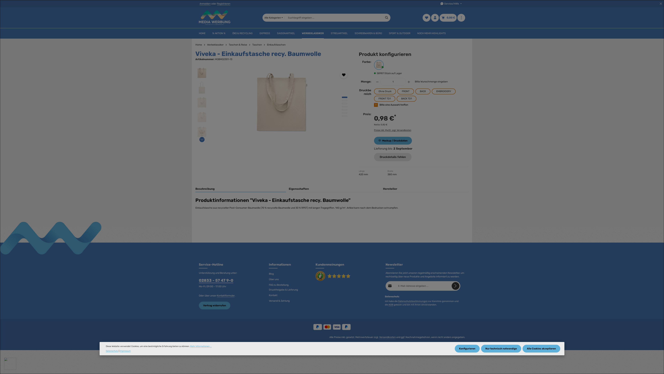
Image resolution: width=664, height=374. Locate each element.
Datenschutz (112, 351)
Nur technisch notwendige (501, 348)
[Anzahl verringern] (377, 82)
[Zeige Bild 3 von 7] (344, 103)
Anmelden (205, 3)
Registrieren (223, 3)
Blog (271, 273)
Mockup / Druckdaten (395, 140)
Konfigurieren (467, 348)
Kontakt (273, 295)
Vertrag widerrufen (214, 305)
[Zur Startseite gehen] (214, 17)
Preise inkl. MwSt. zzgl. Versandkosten (392, 130)
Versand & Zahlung (279, 300)
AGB (391, 304)
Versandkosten (387, 337)
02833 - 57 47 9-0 (216, 280)
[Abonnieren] (455, 286)
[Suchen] (386, 18)
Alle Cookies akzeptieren (541, 348)
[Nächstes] (202, 139)
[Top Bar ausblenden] (660, 3)
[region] (273, 104)
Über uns (274, 279)
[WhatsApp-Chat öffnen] (10, 364)
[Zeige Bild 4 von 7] (344, 106)
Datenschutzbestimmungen (413, 301)
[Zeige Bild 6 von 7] (344, 113)
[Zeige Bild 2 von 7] (344, 100)
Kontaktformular (226, 295)
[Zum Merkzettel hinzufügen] (344, 75)
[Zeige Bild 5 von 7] (344, 109)
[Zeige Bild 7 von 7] (344, 116)
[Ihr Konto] (435, 18)
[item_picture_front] (282, 104)
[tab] (240, 189)
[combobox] (333, 18)
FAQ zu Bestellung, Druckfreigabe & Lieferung (283, 287)
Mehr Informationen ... (201, 346)
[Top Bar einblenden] (461, 18)
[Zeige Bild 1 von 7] (344, 97)
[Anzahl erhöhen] (409, 82)
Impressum (125, 351)
